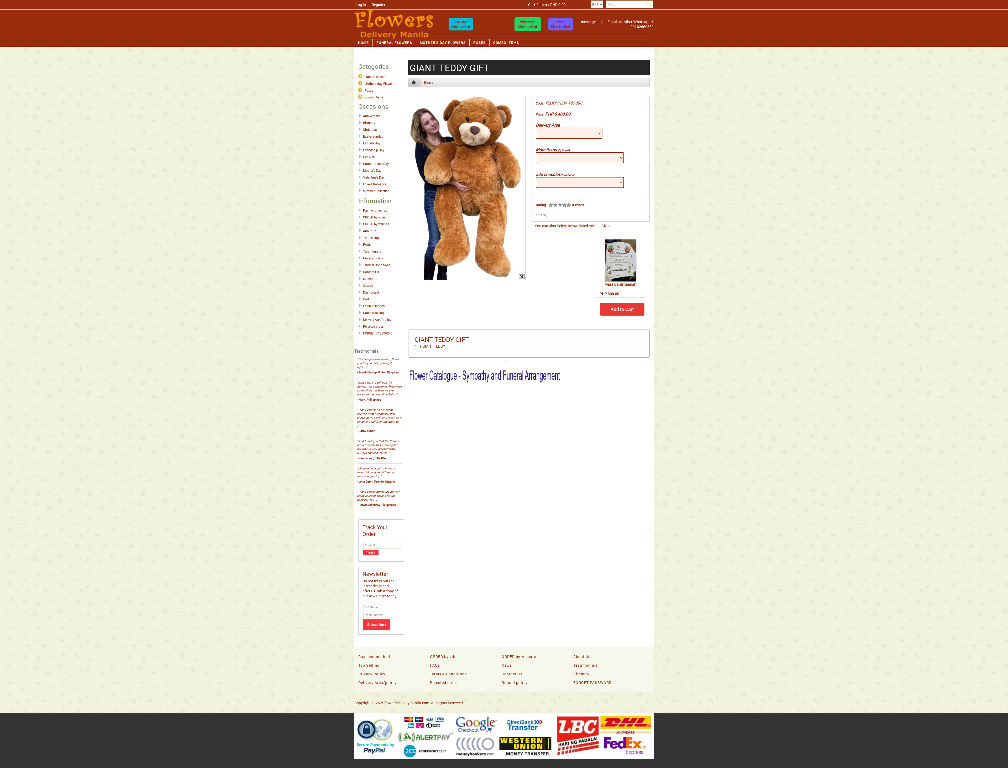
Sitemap (369, 278)
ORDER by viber (374, 217)
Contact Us (371, 272)
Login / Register (374, 306)
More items (553, 149)
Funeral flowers (394, 42)
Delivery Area (548, 125)
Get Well (369, 157)
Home (363, 42)
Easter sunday (373, 136)
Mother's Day (372, 170)
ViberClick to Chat (560, 24)
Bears (428, 82)
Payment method (375, 210)
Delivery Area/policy (377, 319)
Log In (361, 4)
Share (540, 214)
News (507, 665)
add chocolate (555, 174)
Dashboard (371, 292)
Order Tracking (373, 313)
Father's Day (371, 143)
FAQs (367, 244)
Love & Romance (374, 184)
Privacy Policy (373, 258)
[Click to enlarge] (621, 260)
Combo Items (506, 42)
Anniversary (371, 116)
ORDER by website (376, 224)
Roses (479, 42)
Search (368, 285)
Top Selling (371, 238)
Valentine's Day (374, 177)
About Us (369, 231)
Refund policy (515, 682)
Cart (366, 299)
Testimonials (372, 251)
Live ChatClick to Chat (460, 24)
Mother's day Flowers (443, 42)
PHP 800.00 (609, 293)
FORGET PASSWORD (377, 333)
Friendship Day (373, 150)
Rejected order (373, 326)
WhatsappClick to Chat (527, 24)
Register (378, 4)
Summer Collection (376, 191)
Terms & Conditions (376, 265)
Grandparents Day (376, 163)
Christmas (370, 129)
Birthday (369, 123)
